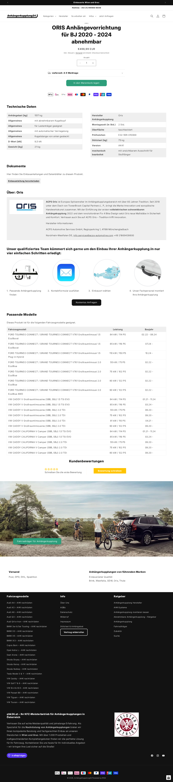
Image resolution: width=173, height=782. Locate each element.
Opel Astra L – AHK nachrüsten (21, 650)
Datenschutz (66, 612)
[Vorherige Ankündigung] (8, 2)
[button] (49, 16)
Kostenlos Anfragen (86, 302)
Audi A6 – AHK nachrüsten (19, 612)
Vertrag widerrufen (74, 632)
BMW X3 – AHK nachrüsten (20, 631)
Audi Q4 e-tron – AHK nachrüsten (23, 621)
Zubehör (118, 631)
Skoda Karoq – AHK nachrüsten (22, 664)
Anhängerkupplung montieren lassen (131, 612)
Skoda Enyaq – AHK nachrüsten (22, 659)
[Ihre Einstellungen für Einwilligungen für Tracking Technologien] (168, 777)
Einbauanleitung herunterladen (23, 181)
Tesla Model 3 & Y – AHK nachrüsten (24, 674)
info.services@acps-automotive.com (93, 235)
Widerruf (64, 617)
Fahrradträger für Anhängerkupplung (37, 541)
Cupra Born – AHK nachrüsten (21, 645)
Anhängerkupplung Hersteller (128, 602)
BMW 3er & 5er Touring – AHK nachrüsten (27, 626)
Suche (117, 636)
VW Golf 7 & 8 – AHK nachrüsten (22, 683)
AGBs (62, 607)
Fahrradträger (120, 626)
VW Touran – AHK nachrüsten (21, 702)
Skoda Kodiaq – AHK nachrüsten (22, 669)
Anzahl (86, 58)
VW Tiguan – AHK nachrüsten (21, 697)
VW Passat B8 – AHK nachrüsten (22, 693)
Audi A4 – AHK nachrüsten (19, 602)
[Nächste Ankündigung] (165, 2)
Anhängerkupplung (123, 621)
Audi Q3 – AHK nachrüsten (19, 617)
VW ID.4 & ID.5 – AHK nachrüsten (23, 688)
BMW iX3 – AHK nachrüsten (20, 640)
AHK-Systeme (120, 607)
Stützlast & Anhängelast (71, 626)
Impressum (65, 621)
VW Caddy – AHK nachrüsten (21, 678)
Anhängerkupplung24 (83, 778)
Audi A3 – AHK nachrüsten (19, 607)
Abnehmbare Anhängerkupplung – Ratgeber (135, 617)
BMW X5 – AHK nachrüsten (20, 636)
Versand (79, 53)
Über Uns (64, 602)
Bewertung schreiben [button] (110, 470)
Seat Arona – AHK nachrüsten (21, 655)
